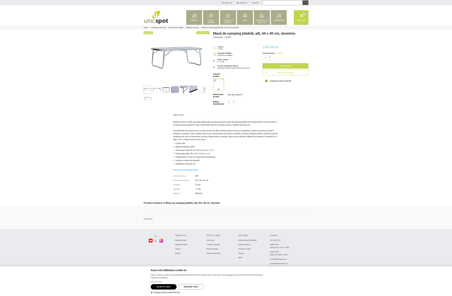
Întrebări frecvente (181, 244)
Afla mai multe (156, 282)
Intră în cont (228, 3)
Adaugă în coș (285, 66)
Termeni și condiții (244, 249)
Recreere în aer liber (176, 27)
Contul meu (210, 240)
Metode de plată (212, 249)
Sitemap (241, 253)
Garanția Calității (224, 53)
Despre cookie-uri (244, 244)
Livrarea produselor (213, 244)
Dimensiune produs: (218, 95)
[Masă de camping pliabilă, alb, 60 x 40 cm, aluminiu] (177, 57)
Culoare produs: (216, 75)
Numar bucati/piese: (219, 103)
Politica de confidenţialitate (247, 240)
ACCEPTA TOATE (164, 287)
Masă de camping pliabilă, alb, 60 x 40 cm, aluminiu (220, 27)
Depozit (178, 253)
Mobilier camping (192, 27)
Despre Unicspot (181, 240)
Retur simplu (223, 59)
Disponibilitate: (268, 53)
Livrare (220, 47)
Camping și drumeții (158, 27)
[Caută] (305, 2)
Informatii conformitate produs (185, 170)
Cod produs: (218, 37)
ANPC (240, 257)
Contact (177, 249)
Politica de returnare (213, 253)
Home (146, 27)
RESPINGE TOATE (191, 287)
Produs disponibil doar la (228, 66)
